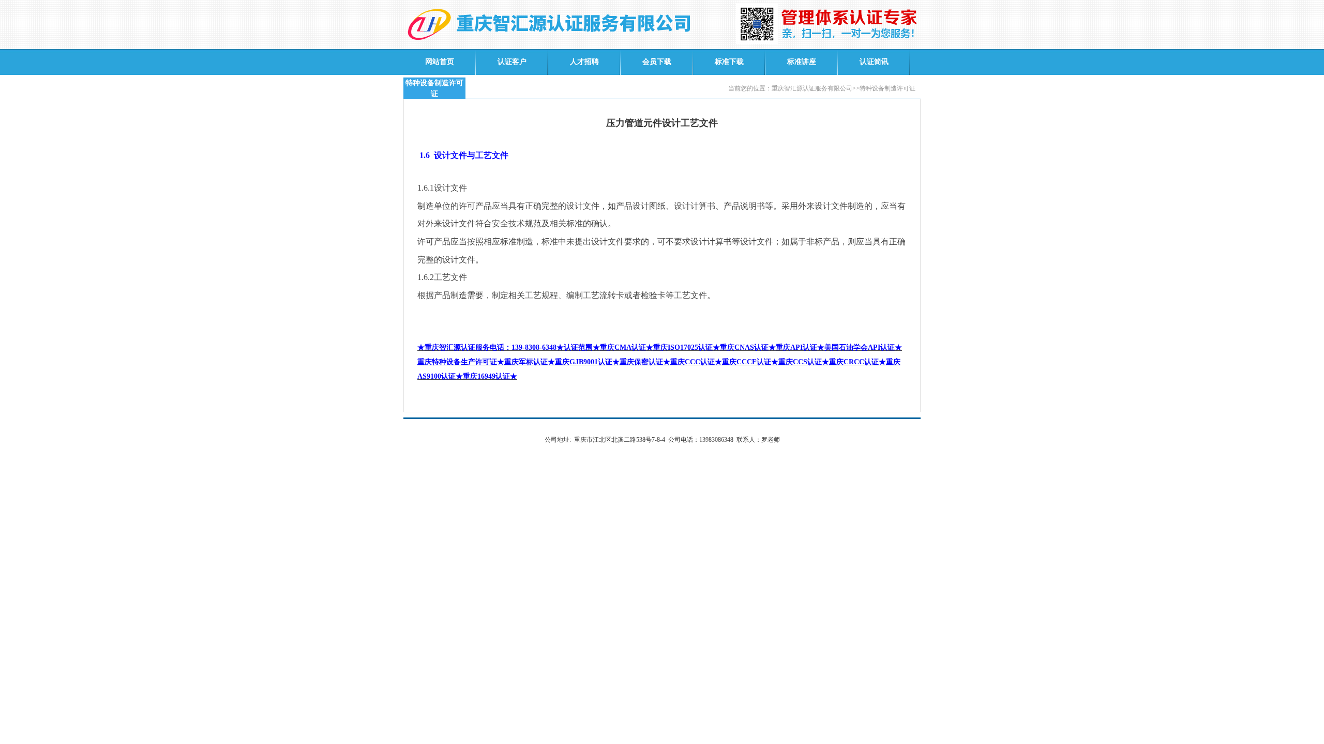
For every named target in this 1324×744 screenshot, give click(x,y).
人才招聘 (584, 62)
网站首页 (439, 62)
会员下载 (656, 62)
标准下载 (729, 62)
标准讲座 (801, 62)
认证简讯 (874, 62)
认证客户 (512, 62)
